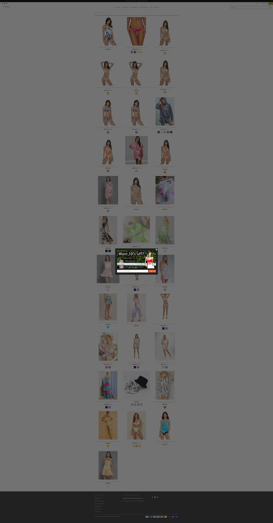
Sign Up (152, 271)
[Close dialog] (156, 249)
